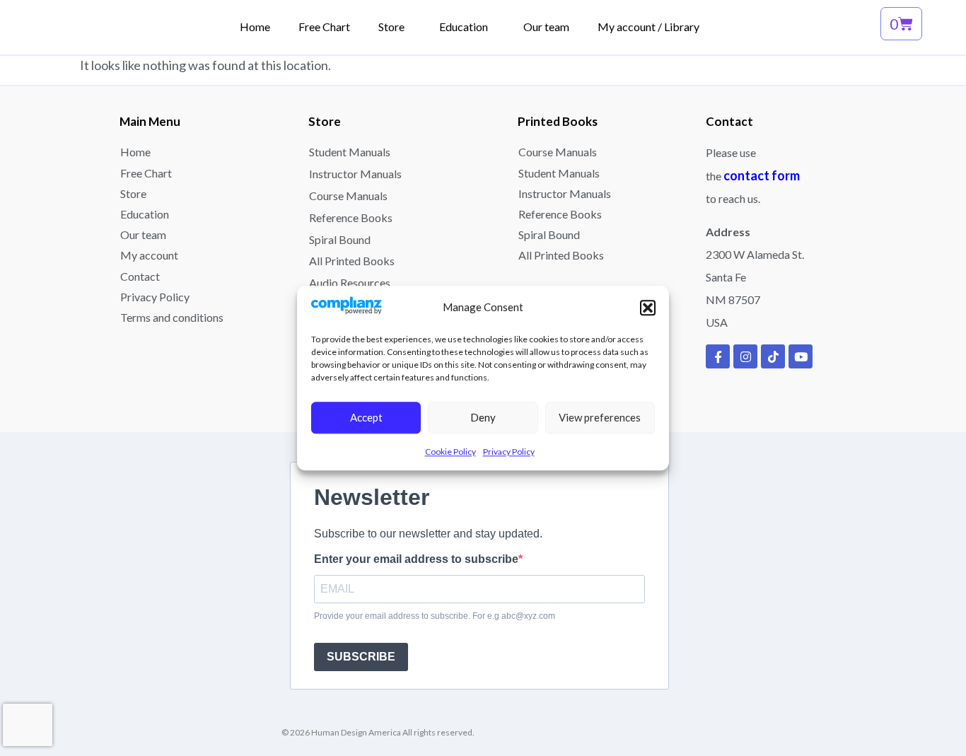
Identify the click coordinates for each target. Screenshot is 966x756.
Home (135, 151)
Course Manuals (348, 195)
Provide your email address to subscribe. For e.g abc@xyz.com (434, 616)
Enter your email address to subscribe (416, 559)
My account (149, 255)
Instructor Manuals (355, 173)
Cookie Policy (450, 451)
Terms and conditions (171, 317)
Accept (366, 418)
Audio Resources (349, 282)
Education (144, 214)
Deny (483, 418)
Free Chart (146, 173)
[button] (648, 308)
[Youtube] (800, 356)
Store (133, 193)
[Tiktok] (773, 356)
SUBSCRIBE (361, 657)
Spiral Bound (340, 239)
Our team (143, 234)
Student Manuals (349, 151)
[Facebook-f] (718, 356)
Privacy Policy (509, 451)
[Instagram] (745, 356)
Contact (140, 276)
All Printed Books (352, 260)
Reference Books (350, 217)
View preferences (600, 418)
